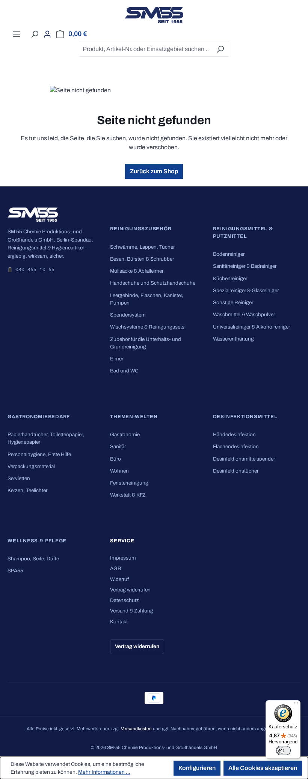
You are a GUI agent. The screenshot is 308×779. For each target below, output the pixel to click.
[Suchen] (35, 34)
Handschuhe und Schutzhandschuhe (152, 283)
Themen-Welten (133, 416)
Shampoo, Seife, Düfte (33, 558)
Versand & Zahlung (131, 611)
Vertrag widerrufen (130, 590)
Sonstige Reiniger (233, 302)
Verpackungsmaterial (31, 466)
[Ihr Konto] (47, 34)
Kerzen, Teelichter (27, 490)
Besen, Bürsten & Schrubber (142, 259)
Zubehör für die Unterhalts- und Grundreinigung (145, 343)
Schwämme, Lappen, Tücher (142, 247)
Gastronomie (125, 434)
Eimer (116, 359)
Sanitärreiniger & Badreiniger (244, 266)
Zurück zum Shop (154, 171)
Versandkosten (136, 728)
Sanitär (118, 446)
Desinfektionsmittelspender (244, 459)
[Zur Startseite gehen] (154, 15)
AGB (115, 568)
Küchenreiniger (230, 278)
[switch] (283, 750)
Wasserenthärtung (233, 339)
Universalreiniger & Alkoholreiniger (251, 327)
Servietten (19, 478)
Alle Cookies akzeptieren (262, 768)
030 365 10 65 (34, 269)
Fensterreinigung (129, 483)
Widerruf (119, 579)
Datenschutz (124, 600)
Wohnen (119, 471)
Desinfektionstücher (235, 471)
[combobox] (145, 49)
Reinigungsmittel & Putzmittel (243, 232)
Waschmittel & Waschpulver (244, 314)
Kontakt (119, 621)
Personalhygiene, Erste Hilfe (39, 454)
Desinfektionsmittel (245, 416)
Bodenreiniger (229, 254)
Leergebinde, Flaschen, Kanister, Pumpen (146, 299)
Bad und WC (124, 371)
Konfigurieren (197, 768)
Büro (115, 459)
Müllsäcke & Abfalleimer (136, 271)
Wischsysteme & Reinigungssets (147, 327)
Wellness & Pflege (37, 540)
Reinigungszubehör (140, 228)
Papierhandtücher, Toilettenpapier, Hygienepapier (46, 438)
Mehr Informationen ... (104, 772)
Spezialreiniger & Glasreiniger (246, 290)
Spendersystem (128, 315)
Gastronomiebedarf (39, 416)
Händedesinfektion (234, 434)
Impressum (123, 558)
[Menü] (17, 34)
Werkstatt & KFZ (128, 495)
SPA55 (15, 570)
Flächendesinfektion (236, 446)
